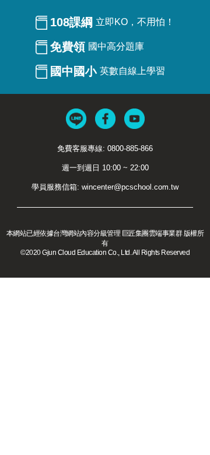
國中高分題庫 (97, 46)
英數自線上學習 (107, 71)
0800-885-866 (130, 148)
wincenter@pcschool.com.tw (130, 187)
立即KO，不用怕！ (112, 22)
